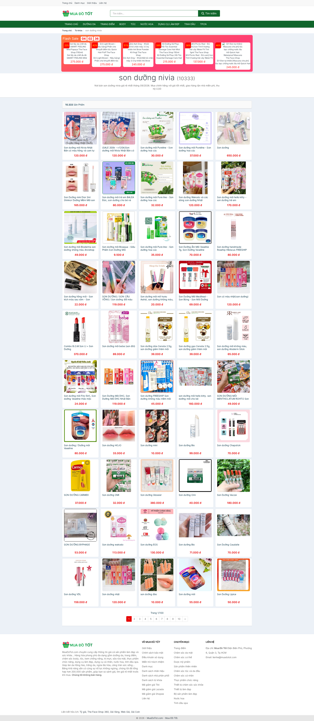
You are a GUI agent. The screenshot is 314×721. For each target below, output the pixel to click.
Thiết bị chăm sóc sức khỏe (188, 684)
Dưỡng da (89, 24)
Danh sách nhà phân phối (155, 675)
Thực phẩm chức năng (186, 680)
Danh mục (80, 3)
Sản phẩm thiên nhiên (185, 666)
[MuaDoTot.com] (77, 13)
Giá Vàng (115, 711)
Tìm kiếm (210, 13)
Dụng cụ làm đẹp (168, 24)
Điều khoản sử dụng (152, 657)
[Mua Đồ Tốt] (78, 645)
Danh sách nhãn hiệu (153, 671)
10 (179, 618)
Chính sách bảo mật (152, 652)
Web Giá (125, 711)
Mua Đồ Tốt (171, 718)
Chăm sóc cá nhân (184, 675)
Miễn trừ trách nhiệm (153, 661)
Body (122, 24)
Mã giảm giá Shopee (153, 693)
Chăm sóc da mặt (183, 652)
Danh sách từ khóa (152, 680)
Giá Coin (135, 711)
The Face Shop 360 (98, 711)
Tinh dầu (189, 24)
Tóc (133, 24)
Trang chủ (67, 3)
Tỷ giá (83, 711)
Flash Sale (70, 39)
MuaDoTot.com (155, 718)
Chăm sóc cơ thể (183, 657)
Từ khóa (78, 30)
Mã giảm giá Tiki (150, 684)
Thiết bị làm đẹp (182, 689)
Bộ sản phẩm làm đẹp (185, 693)
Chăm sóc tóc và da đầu (187, 671)
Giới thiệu (92, 3)
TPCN (203, 24)
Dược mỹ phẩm (182, 661)
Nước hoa (146, 24)
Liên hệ (103, 3)
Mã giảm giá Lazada (153, 689)
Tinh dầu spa (181, 703)
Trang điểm (107, 24)
